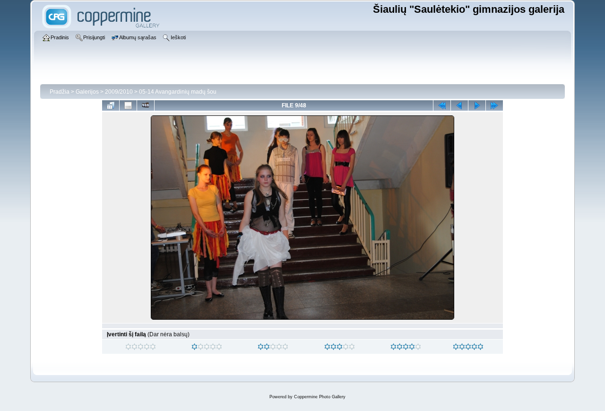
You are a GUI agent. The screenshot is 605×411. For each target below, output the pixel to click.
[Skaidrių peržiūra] (145, 105)
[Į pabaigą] (494, 105)
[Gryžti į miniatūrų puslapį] (110, 105)
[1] (194, 346)
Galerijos (87, 91)
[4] (393, 346)
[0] (128, 346)
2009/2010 (119, 91)
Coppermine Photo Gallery (320, 396)
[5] (456, 346)
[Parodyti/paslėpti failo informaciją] (128, 105)
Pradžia (59, 91)
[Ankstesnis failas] (459, 105)
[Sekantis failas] (476, 105)
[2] (261, 346)
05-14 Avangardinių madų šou (177, 91)
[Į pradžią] (441, 105)
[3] (327, 346)
